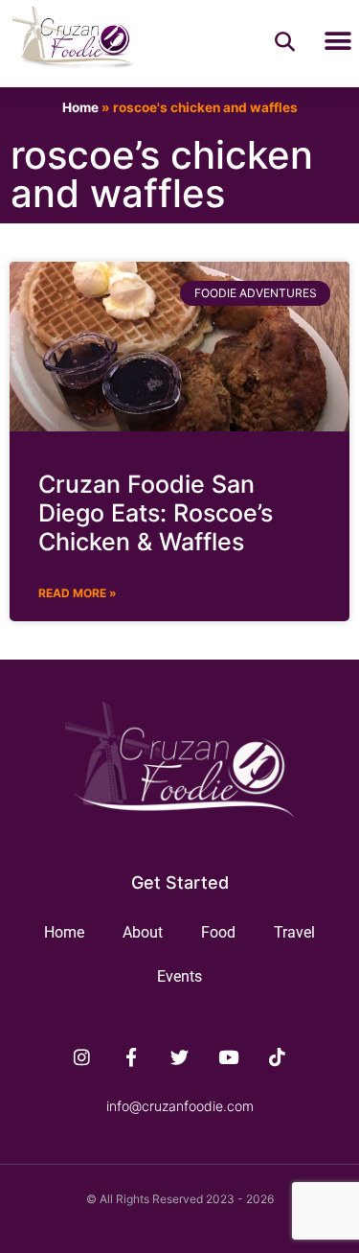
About (143, 932)
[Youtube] (228, 1057)
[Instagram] (82, 1057)
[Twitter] (180, 1057)
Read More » (77, 593)
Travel (294, 932)
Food (218, 932)
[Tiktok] (277, 1057)
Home (80, 107)
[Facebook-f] (131, 1057)
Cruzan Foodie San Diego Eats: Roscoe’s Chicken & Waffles (155, 513)
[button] (337, 41)
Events (179, 976)
